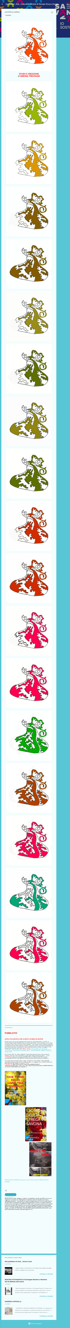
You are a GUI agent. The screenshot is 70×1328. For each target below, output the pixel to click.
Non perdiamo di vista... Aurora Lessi (18, 1261)
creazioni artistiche (11, 1194)
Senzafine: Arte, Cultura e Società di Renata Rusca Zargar (31, 4)
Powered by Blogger (36, 1323)
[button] (52, 12)
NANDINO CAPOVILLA (13, 1301)
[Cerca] (68, 4)
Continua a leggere (46, 1274)
